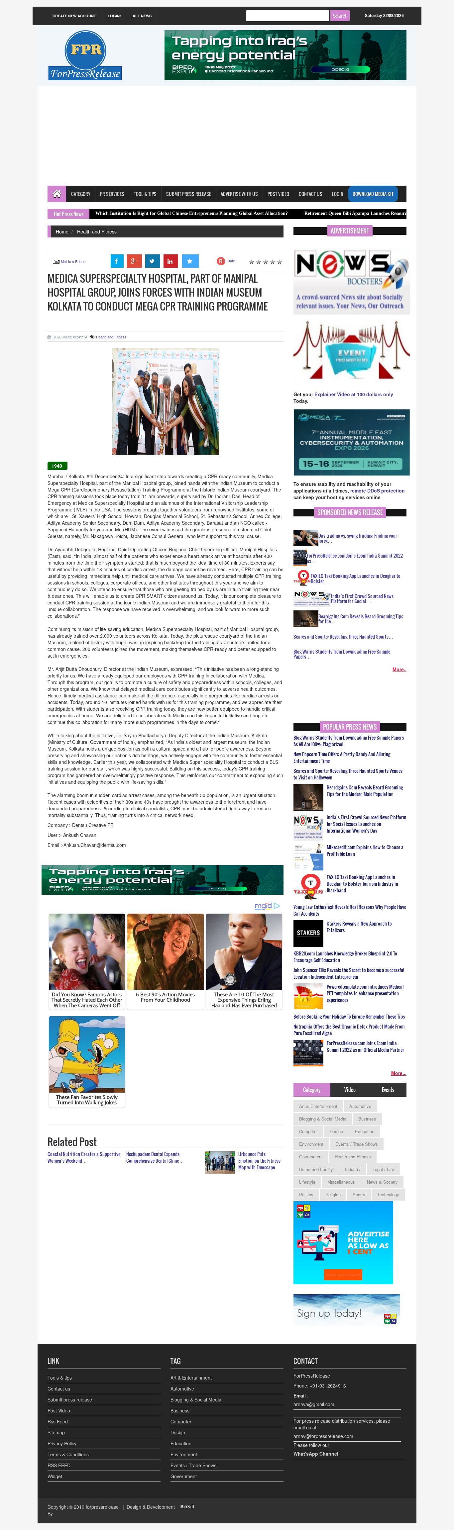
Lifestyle (307, 1182)
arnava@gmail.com (313, 1404)
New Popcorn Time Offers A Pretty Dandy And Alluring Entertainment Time (341, 757)
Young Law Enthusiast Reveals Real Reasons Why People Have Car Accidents (349, 910)
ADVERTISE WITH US (239, 193)
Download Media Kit (373, 193)
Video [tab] (350, 1089)
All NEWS (142, 15)
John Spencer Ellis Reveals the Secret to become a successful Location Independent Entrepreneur (348, 973)
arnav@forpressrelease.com (323, 1436)
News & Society (382, 1182)
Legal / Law (384, 1169)
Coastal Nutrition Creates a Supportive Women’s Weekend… (84, 1157)
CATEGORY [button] (80, 193)
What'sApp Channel (315, 1453)
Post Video (59, 1410)
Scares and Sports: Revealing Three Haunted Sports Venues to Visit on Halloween (347, 774)
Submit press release (70, 1399)
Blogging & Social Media (322, 1119)
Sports (359, 1194)
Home (62, 231)
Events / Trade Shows (356, 1144)
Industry (353, 1169)
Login (337, 193)
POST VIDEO (278, 193)
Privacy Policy (62, 1443)
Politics (306, 1194)
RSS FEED (59, 1465)
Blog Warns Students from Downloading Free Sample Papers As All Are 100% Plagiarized (348, 741)
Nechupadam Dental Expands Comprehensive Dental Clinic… (155, 1157)
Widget (55, 1476)
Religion (333, 1194)
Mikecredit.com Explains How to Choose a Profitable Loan (365, 850)
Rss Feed (58, 1421)
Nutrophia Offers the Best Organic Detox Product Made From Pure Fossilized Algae (348, 1029)
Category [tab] (311, 1089)
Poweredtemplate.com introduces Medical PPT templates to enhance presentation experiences (365, 993)
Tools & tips (60, 1377)
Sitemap (56, 1432)
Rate (231, 260)
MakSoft (187, 1506)
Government (311, 1156)
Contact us (59, 1388)
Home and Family (316, 1169)
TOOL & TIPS (145, 193)
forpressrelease (102, 1506)
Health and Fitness (97, 231)
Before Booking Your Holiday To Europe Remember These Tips (349, 1016)
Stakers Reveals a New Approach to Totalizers (359, 927)
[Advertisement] (227, 135)
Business (367, 1119)
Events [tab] (388, 1089)
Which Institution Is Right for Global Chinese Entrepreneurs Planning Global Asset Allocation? (138, 213)
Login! (114, 15)
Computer (308, 1131)
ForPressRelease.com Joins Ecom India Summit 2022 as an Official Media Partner (365, 1046)
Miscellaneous (341, 1182)
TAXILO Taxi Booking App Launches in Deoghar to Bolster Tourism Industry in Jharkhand (362, 884)
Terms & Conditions (68, 1454)
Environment (311, 1144)
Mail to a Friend (73, 261)
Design (336, 1131)
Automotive (360, 1106)
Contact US (310, 193)
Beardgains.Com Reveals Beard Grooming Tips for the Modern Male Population (365, 790)
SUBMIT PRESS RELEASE (188, 193)
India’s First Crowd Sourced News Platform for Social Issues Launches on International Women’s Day (366, 824)
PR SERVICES (112, 193)
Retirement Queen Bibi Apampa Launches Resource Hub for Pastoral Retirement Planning (342, 213)
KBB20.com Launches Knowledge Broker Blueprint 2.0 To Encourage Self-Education (345, 956)
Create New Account (74, 15)
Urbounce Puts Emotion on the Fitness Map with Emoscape (259, 1160)
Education (364, 1131)
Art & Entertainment (318, 1106)
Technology (388, 1194)
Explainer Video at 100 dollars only (353, 394)
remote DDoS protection (377, 490)
